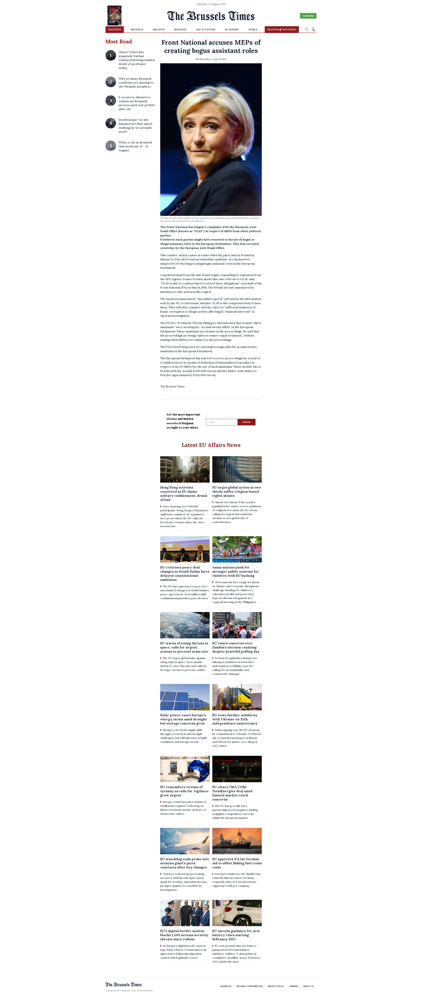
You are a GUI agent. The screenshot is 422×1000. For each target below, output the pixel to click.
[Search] (306, 29)
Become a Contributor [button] (249, 986)
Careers (293, 986)
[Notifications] (313, 29)
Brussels (137, 29)
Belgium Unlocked (281, 29)
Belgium (159, 29)
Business (180, 29)
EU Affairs (232, 29)
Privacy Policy (276, 986)
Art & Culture (205, 29)
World (252, 29)
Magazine (114, 29)
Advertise (225, 986)
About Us (308, 986)
